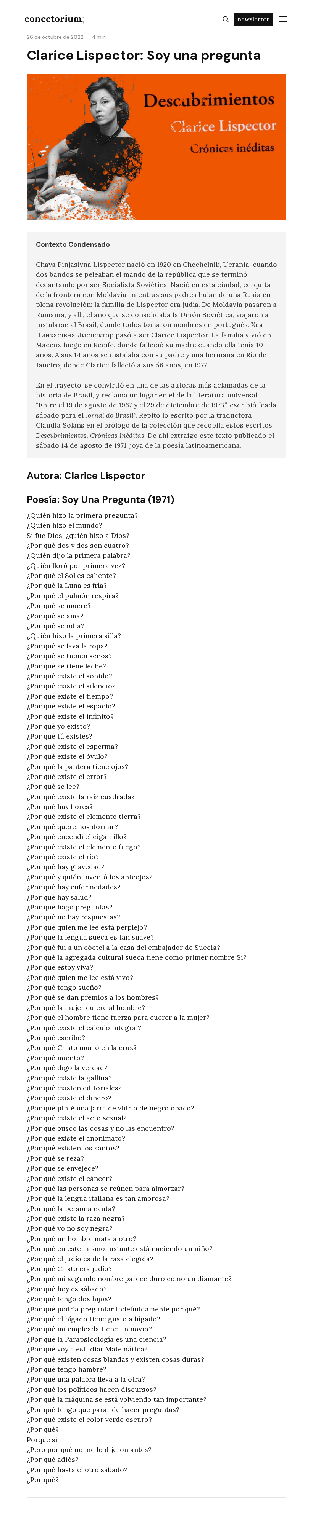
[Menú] (283, 19)
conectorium (54, 19)
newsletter (253, 19)
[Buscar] (225, 19)
